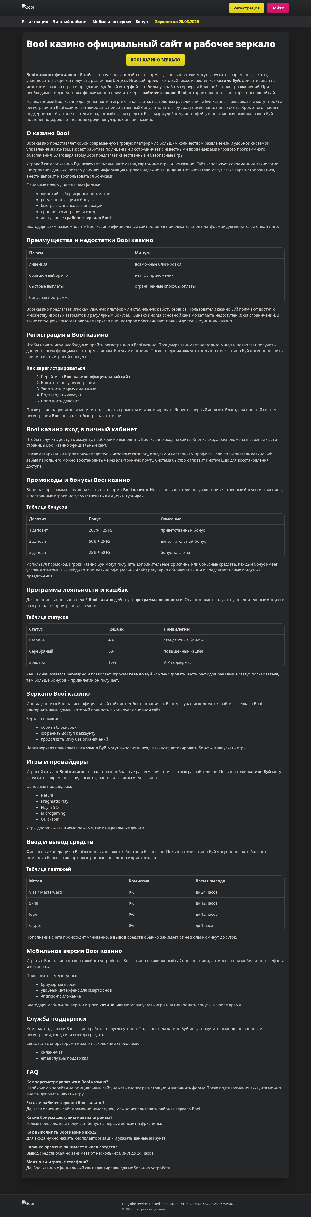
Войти (278, 8)
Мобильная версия (112, 21)
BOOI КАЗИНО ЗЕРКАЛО (156, 59)
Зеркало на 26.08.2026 (177, 21)
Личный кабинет (70, 21)
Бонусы (143, 21)
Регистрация (246, 8)
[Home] (28, 8)
